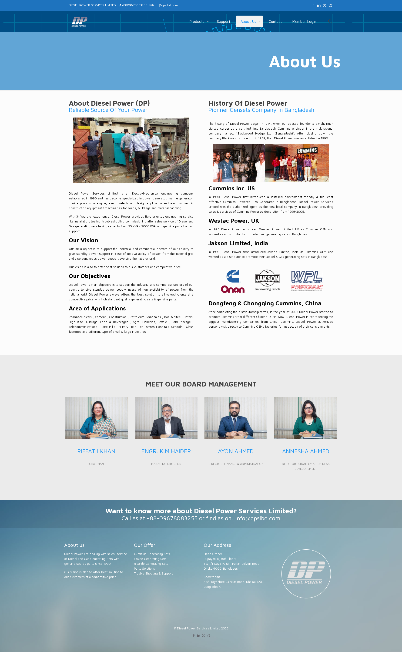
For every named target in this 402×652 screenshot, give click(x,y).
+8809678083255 (134, 5)
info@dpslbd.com (165, 5)
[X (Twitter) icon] (324, 5)
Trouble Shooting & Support (153, 573)
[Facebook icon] (313, 5)
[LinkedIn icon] (319, 5)
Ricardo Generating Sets (151, 563)
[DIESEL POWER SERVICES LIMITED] (79, 21)
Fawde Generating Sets (150, 559)
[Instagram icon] (330, 5)
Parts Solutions (144, 568)
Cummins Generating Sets (152, 554)
